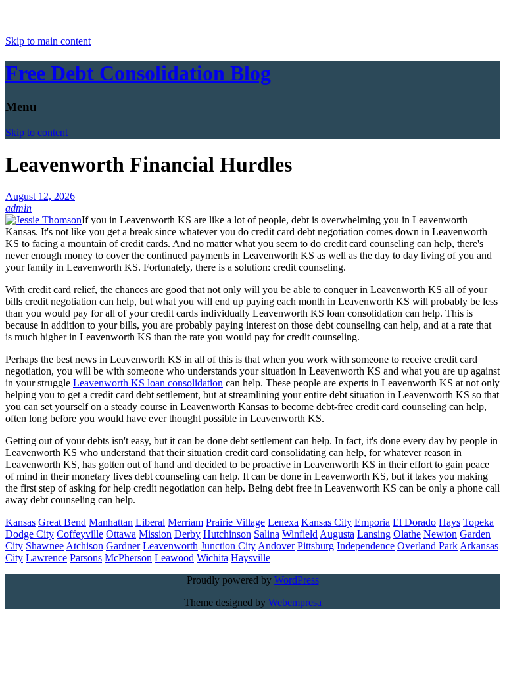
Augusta (337, 534)
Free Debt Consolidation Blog (138, 73)
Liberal (150, 522)
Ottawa (121, 534)
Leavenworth (170, 545)
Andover (276, 545)
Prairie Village (235, 522)
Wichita (212, 557)
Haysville (250, 557)
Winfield (300, 534)
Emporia (372, 522)
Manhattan (111, 522)
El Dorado (414, 522)
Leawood (174, 557)
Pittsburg (315, 545)
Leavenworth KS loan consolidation (148, 382)
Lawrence (46, 557)
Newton (440, 534)
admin (18, 208)
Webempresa (295, 602)
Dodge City (29, 534)
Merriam (185, 522)
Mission (155, 534)
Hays (449, 522)
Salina (266, 534)
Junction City (228, 545)
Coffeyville (80, 534)
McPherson (128, 557)
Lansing (374, 534)
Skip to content (36, 132)
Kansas (20, 522)
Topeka (478, 522)
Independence (366, 545)
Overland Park (427, 545)
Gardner (123, 545)
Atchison (84, 545)
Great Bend (62, 522)
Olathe (407, 534)
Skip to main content (48, 41)
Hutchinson (227, 534)
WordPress (296, 580)
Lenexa (283, 522)
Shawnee (45, 545)
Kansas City (326, 522)
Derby (187, 534)
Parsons (86, 557)
